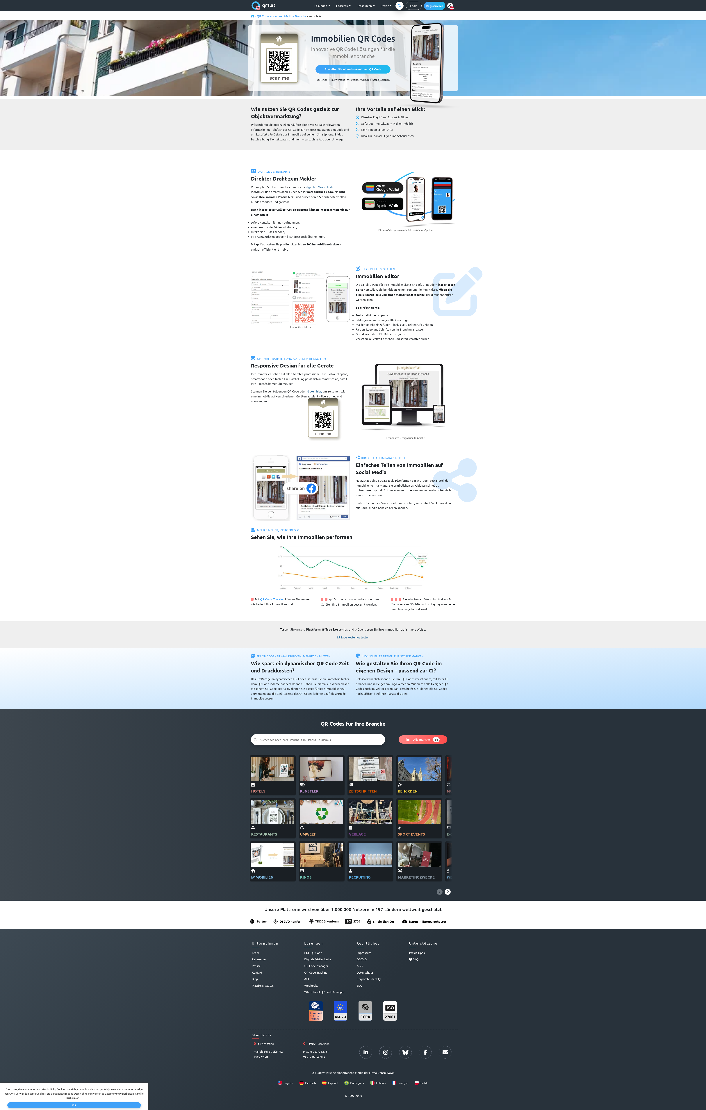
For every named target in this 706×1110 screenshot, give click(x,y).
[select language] (451, 5)
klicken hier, (314, 391)
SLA (359, 985)
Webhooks (311, 985)
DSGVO (362, 959)
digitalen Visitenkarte (320, 187)
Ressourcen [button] (364, 5)
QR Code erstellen (269, 16)
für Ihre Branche (295, 16)
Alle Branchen (425, 739)
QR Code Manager (316, 966)
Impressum (364, 952)
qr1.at (269, 5)
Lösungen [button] (321, 5)
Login (413, 5)
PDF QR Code (313, 952)
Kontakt (257, 972)
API (306, 979)
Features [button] (342, 5)
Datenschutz (365, 972)
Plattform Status (263, 985)
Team (255, 952)
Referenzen (259, 959)
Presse (256, 966)
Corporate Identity (369, 979)
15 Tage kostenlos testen (353, 637)
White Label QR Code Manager (324, 992)
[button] (434, 6)
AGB (360, 966)
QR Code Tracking (272, 599)
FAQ (415, 959)
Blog (255, 979)
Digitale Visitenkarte (317, 959)
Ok (74, 1105)
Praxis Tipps (417, 952)
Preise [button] (385, 5)
